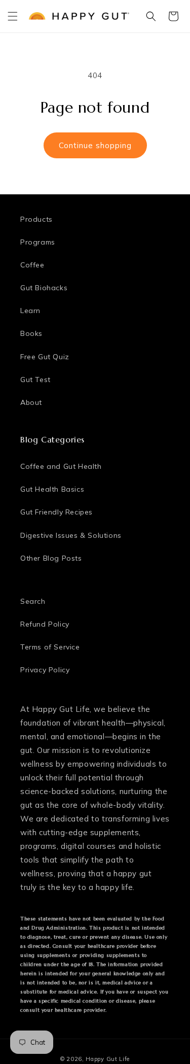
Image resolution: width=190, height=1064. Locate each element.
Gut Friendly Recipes (56, 512)
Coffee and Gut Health (61, 466)
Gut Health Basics (52, 489)
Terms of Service (50, 646)
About (31, 402)
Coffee (32, 264)
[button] (13, 16)
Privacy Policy (44, 669)
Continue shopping (95, 145)
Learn (30, 310)
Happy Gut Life (108, 1058)
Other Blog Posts (51, 558)
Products (36, 219)
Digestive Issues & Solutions (71, 535)
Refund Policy (44, 624)
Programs (37, 242)
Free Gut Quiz (44, 356)
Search (33, 601)
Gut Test (35, 379)
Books (31, 333)
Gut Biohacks (43, 287)
